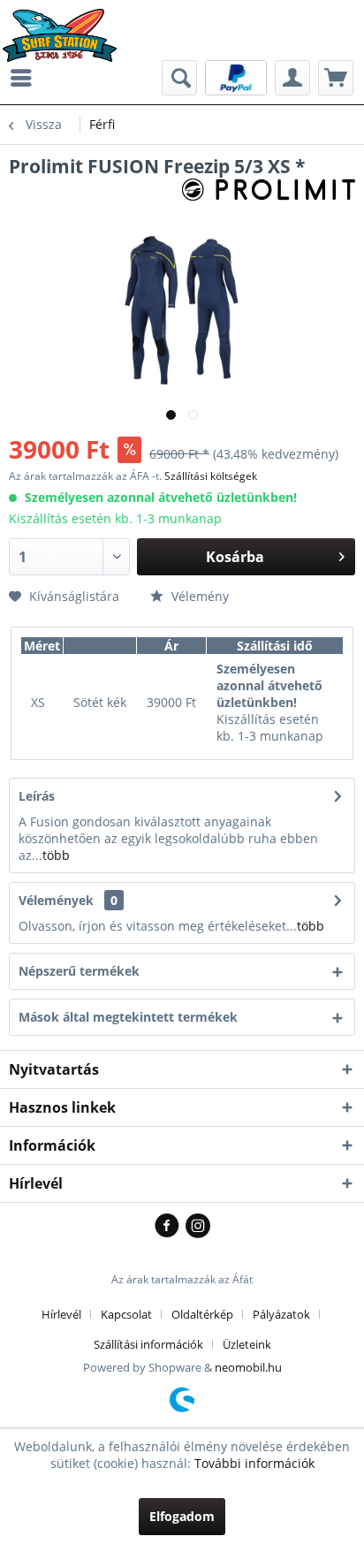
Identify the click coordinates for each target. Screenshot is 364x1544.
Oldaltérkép (202, 1314)
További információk (254, 1463)
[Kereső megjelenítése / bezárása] (179, 77)
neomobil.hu (248, 1367)
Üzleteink (247, 1344)
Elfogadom (182, 1516)
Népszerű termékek (79, 970)
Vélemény (198, 596)
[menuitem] (25, 77)
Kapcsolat (126, 1314)
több (56, 855)
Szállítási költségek (210, 475)
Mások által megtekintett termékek (128, 1016)
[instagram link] (198, 1227)
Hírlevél (61, 1314)
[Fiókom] (292, 77)
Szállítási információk (148, 1344)
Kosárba (235, 557)
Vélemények (56, 900)
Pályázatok (281, 1314)
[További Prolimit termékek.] (268, 194)
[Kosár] (335, 77)
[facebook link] (170, 1227)
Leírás (37, 795)
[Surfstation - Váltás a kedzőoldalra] (66, 24)
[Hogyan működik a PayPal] (236, 76)
